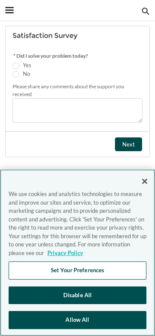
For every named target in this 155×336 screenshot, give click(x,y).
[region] (77, 252)
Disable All (77, 295)
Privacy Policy (65, 252)
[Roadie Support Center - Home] (77, 11)
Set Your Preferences (78, 270)
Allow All (77, 319)
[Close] (144, 181)
